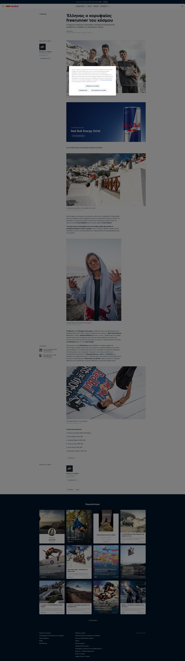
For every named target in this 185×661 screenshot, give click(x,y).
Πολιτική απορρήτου (106, 79)
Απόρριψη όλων (83, 90)
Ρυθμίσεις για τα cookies (92, 86)
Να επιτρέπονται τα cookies (99, 90)
